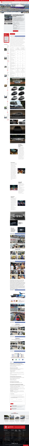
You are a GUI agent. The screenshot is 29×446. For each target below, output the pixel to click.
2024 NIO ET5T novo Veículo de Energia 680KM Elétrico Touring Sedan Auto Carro (7, 107)
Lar (1, 3)
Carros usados (7, 3)
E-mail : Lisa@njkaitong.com (10, 0)
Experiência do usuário (22, 3)
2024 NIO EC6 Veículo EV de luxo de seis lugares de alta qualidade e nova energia (17, 420)
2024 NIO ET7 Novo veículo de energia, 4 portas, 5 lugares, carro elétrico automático (8, 116)
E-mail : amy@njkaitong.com (7, 437)
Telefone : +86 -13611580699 (4, 0)
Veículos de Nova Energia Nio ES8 (20, 433)
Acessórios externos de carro (12, 438)
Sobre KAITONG (4, 3)
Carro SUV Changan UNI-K (20, 436)
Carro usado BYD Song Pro (20, 434)
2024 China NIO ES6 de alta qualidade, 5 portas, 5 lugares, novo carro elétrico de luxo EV (8, 75)
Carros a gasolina (23, 435)
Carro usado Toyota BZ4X (20, 438)
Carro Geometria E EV (20, 439)
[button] (25, 419)
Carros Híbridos (6, 38)
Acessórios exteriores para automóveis (14, 3)
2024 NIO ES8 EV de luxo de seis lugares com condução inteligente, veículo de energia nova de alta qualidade (6, 420)
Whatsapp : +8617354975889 (7, 440)
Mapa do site (21, 444)
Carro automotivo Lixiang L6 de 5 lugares (20, 391)
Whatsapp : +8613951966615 (7, 439)
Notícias (12, 435)
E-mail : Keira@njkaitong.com (7, 436)
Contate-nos (26, 3)
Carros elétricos (23, 432)
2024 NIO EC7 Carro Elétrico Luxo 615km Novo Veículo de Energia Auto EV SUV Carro (8, 85)
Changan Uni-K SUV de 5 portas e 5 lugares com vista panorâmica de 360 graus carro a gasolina (8, 58)
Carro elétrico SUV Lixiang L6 (13, 391)
